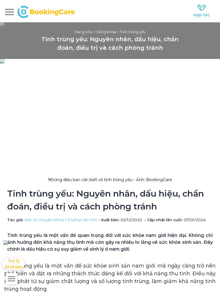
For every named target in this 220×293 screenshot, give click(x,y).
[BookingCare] (46, 11)
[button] (9, 12)
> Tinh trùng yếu (131, 31)
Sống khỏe (106, 31)
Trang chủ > (85, 31)
